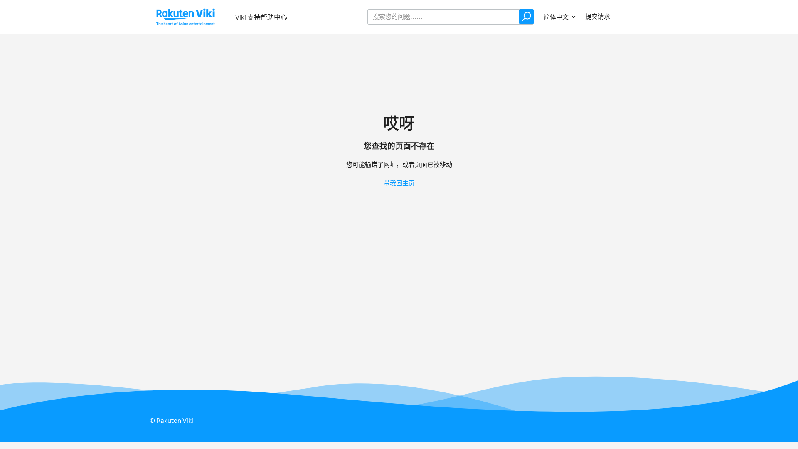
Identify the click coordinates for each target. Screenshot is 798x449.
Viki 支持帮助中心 (261, 17)
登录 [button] (634, 16)
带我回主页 (399, 183)
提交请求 (597, 16)
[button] (526, 16)
